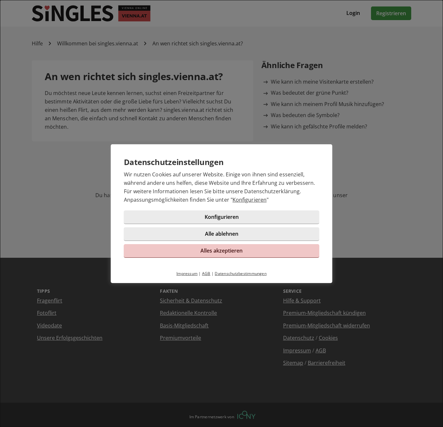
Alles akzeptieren (221, 250)
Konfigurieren (250, 199)
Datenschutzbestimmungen (241, 273)
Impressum (187, 273)
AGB (206, 273)
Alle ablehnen (221, 233)
